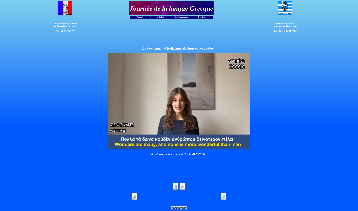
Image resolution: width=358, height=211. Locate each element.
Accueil (140, 17)
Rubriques (202, 17)
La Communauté (181, 17)
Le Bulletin (161, 17)
